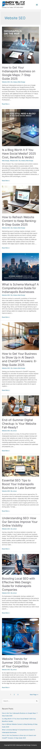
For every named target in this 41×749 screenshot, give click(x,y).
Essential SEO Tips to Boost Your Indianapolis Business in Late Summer (19, 484)
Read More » (6, 104)
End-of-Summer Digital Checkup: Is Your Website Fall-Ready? (19, 423)
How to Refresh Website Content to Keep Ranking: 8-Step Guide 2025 (19, 220)
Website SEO (6, 82)
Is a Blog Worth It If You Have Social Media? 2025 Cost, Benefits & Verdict (19, 153)
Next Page (34, 694)
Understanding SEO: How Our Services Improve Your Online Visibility (20, 521)
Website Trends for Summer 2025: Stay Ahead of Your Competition (20, 662)
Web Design (5, 160)
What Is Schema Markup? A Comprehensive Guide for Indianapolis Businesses (20, 288)
